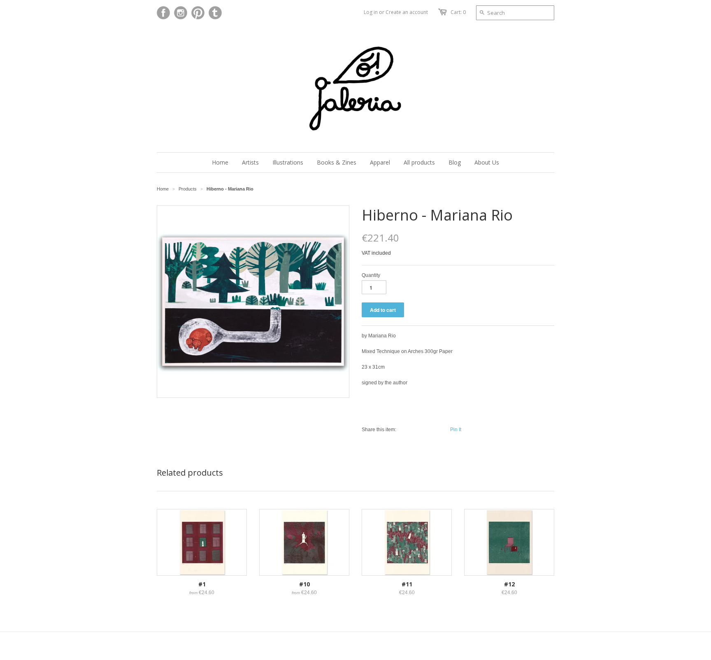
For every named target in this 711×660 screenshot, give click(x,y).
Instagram (180, 12)
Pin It (455, 429)
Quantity (371, 275)
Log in (371, 12)
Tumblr (215, 12)
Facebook (163, 12)
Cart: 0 (458, 12)
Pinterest (197, 12)
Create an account (407, 12)
